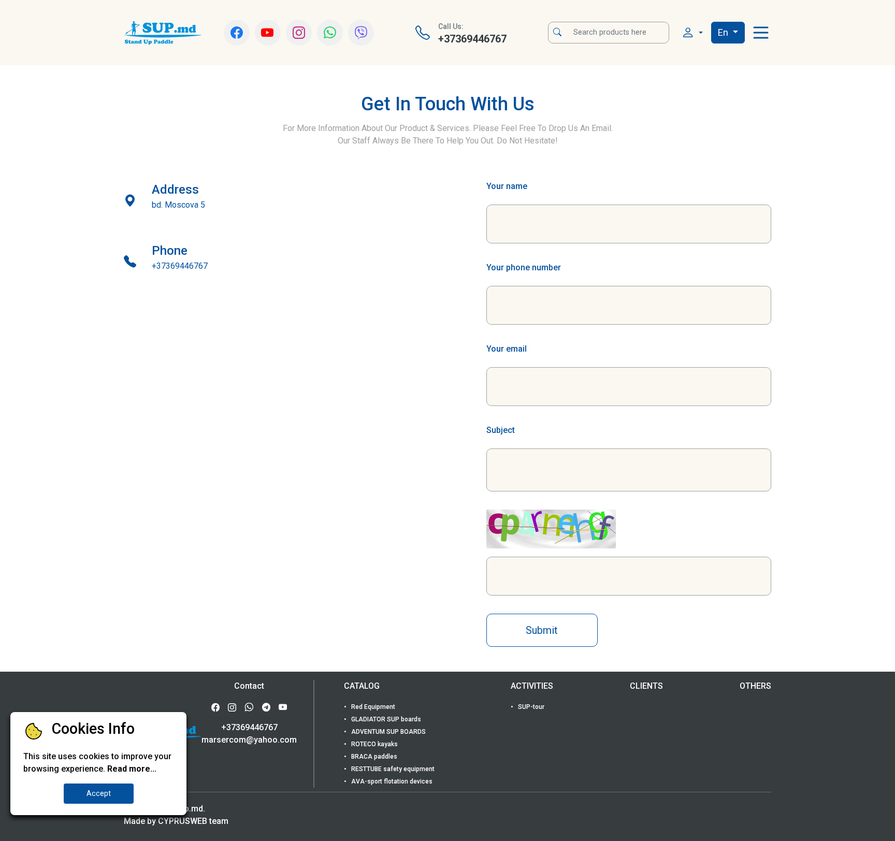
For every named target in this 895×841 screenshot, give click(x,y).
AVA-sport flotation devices (391, 781)
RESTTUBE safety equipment (392, 769)
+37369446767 (249, 727)
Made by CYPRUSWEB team (176, 821)
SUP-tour (530, 707)
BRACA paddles (373, 756)
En (724, 32)
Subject (500, 430)
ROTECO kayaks (374, 744)
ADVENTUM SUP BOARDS (388, 731)
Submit (542, 630)
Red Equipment (372, 707)
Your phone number (523, 267)
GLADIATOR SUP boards (385, 719)
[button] (692, 33)
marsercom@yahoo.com (249, 740)
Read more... (131, 769)
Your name (506, 186)
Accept (98, 793)
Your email (506, 349)
